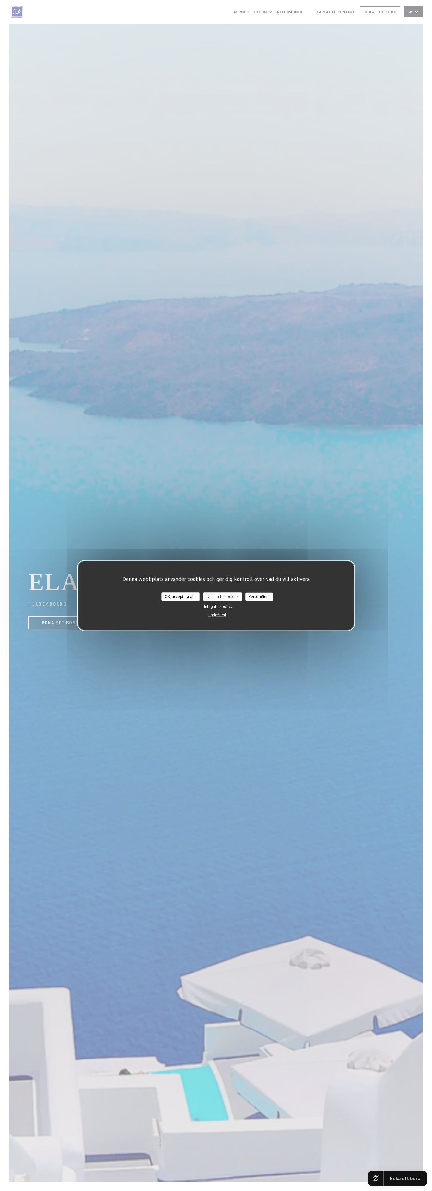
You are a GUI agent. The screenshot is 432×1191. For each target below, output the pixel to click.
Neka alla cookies (222, 596)
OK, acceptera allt (180, 596)
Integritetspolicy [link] (218, 606)
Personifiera (259, 596)
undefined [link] (217, 614)
